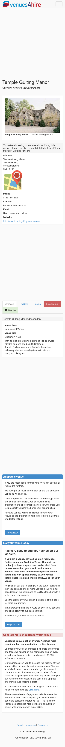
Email (6, 209)
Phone (6, 193)
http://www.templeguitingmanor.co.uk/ (21, 221)
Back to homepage (26, 725)
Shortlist (11, 310)
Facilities (24, 303)
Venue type (11, 325)
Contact (7, 201)
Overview (9, 303)
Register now (13, 624)
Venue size (10, 332)
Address (7, 155)
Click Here (34, 689)
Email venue (52, 303)
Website (7, 217)
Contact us (43, 725)
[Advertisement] (32, 43)
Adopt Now (12, 532)
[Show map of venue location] (32, 180)
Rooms (37, 303)
